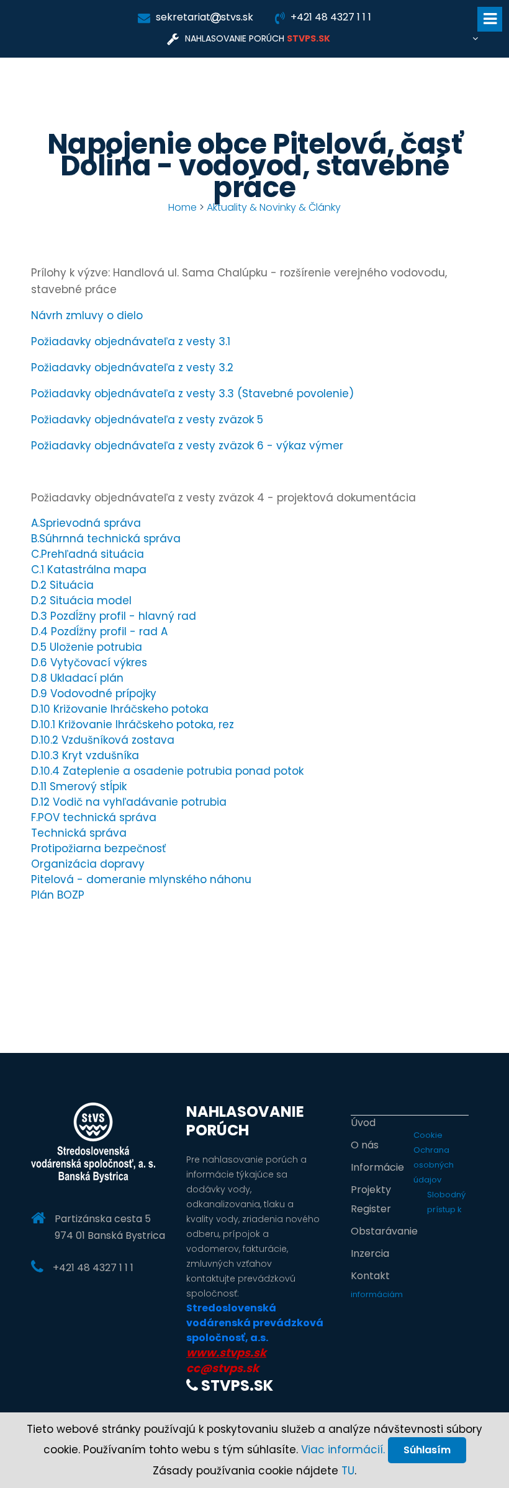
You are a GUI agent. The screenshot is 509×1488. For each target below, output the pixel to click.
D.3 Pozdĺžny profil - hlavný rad (113, 616)
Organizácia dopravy (88, 863)
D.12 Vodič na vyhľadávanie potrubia (129, 802)
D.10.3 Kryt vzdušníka (85, 755)
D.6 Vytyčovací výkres (89, 662)
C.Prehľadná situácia (87, 554)
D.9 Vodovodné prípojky (93, 693)
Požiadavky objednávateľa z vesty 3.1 (130, 341)
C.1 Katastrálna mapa (88, 569)
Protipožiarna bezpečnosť (98, 848)
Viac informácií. (343, 1449)
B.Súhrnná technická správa (106, 538)
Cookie (428, 1135)
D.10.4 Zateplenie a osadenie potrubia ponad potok (167, 771)
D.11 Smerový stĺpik (79, 786)
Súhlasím (427, 1450)
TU (347, 1470)
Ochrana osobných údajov (433, 1165)
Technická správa (79, 832)
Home (182, 207)
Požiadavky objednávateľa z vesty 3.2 (132, 367)
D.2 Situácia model (81, 600)
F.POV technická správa (93, 817)
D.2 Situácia (62, 585)
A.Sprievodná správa (86, 523)
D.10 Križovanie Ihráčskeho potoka (120, 709)
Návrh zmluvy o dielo (87, 315)
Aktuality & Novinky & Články (274, 207)
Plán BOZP (57, 894)
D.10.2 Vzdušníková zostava (102, 740)
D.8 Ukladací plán (77, 678)
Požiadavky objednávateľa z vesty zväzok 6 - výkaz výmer (187, 445)
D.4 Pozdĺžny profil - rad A (99, 631)
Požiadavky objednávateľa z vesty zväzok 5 (147, 419)
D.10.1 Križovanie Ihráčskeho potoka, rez (132, 724)
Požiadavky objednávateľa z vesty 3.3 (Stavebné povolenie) (192, 393)
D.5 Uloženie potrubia (86, 647)
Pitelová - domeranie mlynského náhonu (141, 879)
